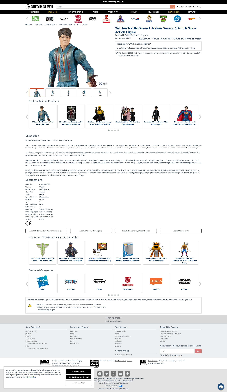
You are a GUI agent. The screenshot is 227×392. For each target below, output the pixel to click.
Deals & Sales (153, 12)
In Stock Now (173, 12)
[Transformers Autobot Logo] (78, 19)
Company (134, 12)
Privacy (101, 389)
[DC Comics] (177, 19)
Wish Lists (118, 339)
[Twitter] (106, 374)
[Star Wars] (92, 19)
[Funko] (63, 19)
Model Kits (191, 48)
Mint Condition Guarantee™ (71, 366)
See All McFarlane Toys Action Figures (136, 231)
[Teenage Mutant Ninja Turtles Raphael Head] (163, 19)
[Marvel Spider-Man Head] (106, 19)
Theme (95, 12)
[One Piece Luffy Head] (149, 19)
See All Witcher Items (181, 231)
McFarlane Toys (44, 184)
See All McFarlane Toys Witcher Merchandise (46, 231)
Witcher (42, 187)
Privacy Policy (31, 377)
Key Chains (173, 48)
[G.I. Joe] (134, 19)
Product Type (114, 12)
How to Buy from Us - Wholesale (170, 334)
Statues (165, 48)
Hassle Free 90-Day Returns (123, 361)
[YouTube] (120, 374)
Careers (162, 341)
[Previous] (26, 18)
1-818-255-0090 (30, 339)
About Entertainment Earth (168, 331)
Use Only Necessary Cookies (79, 377)
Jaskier (42, 192)
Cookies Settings (78, 383)
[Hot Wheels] (191, 19)
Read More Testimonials (113, 321)
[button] (221, 386)
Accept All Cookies (78, 371)
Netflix (41, 194)
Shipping (118, 346)
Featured (192, 12)
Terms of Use (124, 389)
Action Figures (147, 48)
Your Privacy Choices (111, 386)
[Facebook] (100, 374)
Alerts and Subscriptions (122, 336)
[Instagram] (113, 374)
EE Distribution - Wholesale (123, 355)
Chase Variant (44, 197)
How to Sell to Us (165, 336)
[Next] (200, 18)
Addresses (118, 341)
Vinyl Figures (157, 48)
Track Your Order (120, 331)
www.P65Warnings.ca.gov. (46, 310)
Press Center (164, 339)
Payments (118, 344)
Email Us (28, 334)
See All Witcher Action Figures (91, 231)
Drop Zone (73, 331)
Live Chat (28, 336)
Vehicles (181, 48)
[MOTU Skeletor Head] (120, 19)
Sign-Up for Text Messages (171, 355)
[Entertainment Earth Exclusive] (49, 19)
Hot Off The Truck (75, 12)
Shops (72, 334)
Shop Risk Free (152, 361)
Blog (71, 341)
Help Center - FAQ (31, 331)
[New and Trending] (35, 19)
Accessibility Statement (112, 389)
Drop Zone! (34, 12)
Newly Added (53, 12)
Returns (117, 334)
